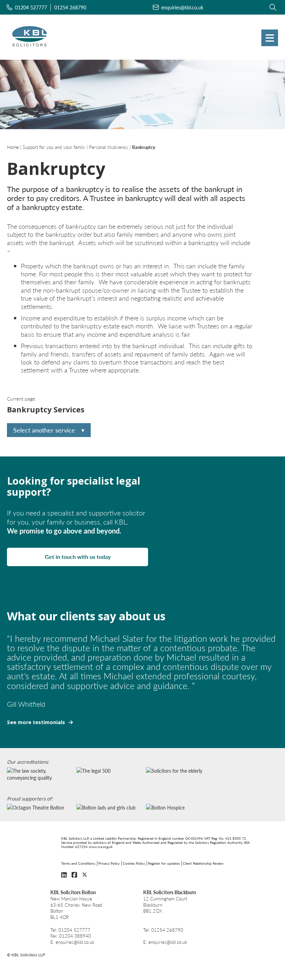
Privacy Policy (109, 863)
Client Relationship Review (203, 863)
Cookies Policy (134, 863)
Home (13, 147)
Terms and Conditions (78, 863)
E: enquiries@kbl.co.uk (72, 942)
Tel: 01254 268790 (163, 930)
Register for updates (164, 863)
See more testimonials (36, 722)
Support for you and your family (54, 147)
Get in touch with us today (78, 557)
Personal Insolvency (108, 147)
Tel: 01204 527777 (70, 930)
